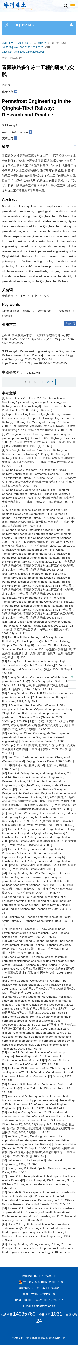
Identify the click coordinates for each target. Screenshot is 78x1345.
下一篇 (46, 382)
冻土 (22, 295)
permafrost (44, 310)
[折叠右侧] (72, 685)
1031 (56, 1314)
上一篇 (31, 382)
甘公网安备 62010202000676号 (42, 1282)
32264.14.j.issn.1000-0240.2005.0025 (23, 51)
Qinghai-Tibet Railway (16, 310)
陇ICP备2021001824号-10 (39, 1276)
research (64, 310)
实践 (46, 295)
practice (7, 315)
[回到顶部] (72, 677)
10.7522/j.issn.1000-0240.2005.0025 (22, 47)
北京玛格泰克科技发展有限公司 (46, 1338)
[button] (65, 6)
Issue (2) (42, 43)
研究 (34, 295)
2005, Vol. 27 (25, 43)
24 (39, 1321)
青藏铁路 (7, 295)
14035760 (24, 1314)
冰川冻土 (7, 43)
